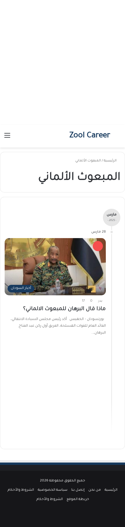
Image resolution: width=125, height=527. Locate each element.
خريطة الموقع (78, 499)
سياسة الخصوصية (52, 490)
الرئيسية (110, 161)
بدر (100, 301)
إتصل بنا (78, 490)
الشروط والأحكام (21, 490)
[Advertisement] (62, 62)
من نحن (94, 490)
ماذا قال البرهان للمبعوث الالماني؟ (64, 309)
